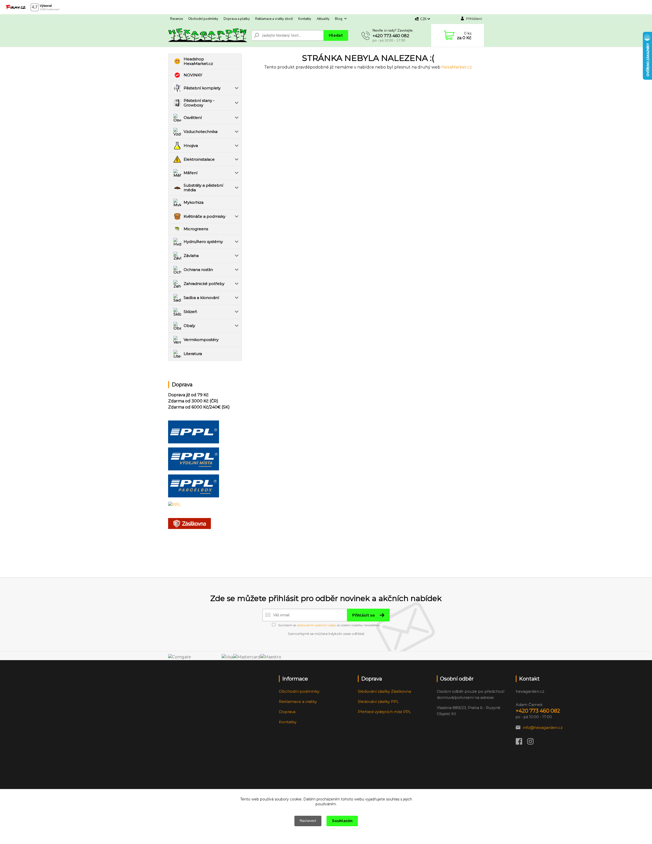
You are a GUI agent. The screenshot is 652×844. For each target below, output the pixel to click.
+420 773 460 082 (391, 35)
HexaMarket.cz (456, 67)
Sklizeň (190, 311)
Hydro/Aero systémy (203, 241)
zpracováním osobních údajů (316, 625)
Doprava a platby (237, 19)
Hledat (336, 35)
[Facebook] (521, 742)
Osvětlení (193, 117)
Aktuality (323, 19)
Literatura (193, 353)
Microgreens (196, 228)
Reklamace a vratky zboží (274, 19)
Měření (190, 172)
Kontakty (304, 19)
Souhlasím (342, 821)
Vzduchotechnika (201, 131)
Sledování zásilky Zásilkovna (384, 691)
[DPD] (193, 431)
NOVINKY (193, 75)
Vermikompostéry (201, 339)
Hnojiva (191, 145)
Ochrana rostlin (198, 269)
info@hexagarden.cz (543, 727)
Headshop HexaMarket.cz (198, 61)
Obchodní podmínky (203, 19)
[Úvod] (207, 36)
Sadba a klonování (201, 297)
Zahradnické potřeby (204, 283)
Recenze (176, 19)
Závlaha (191, 255)
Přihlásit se (364, 615)
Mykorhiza (193, 202)
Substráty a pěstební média (203, 187)
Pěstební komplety (202, 88)
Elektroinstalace (199, 159)
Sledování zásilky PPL (378, 701)
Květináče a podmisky (204, 216)
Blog (338, 19)
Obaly (189, 325)
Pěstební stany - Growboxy (199, 102)
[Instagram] (533, 742)
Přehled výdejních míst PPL (384, 711)
